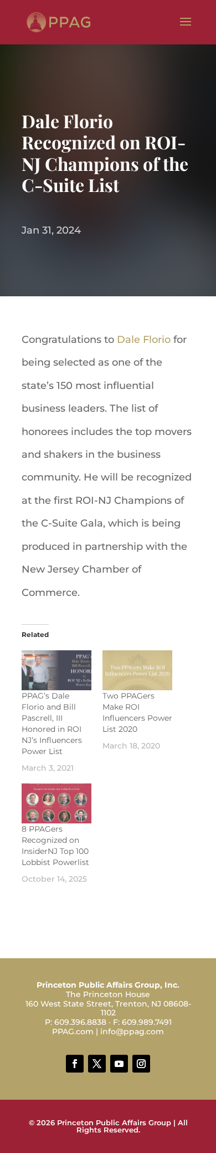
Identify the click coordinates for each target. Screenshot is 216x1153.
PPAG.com (73, 1031)
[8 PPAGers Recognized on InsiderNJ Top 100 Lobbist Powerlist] (56, 803)
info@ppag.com (132, 1031)
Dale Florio (144, 339)
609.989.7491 (147, 1022)
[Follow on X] (97, 1064)
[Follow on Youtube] (119, 1064)
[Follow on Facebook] (75, 1064)
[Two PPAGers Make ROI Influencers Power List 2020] (137, 670)
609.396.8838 (80, 1022)
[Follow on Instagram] (141, 1064)
